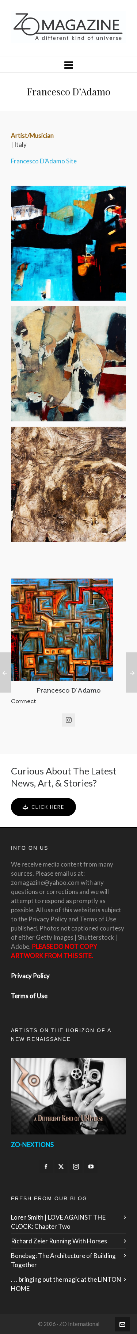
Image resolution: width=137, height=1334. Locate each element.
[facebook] (46, 1166)
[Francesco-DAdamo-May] (68, 243)
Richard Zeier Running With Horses (59, 1241)
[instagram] (76, 1166)
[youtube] (91, 1166)
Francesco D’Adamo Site (44, 161)
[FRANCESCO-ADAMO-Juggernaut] (68, 363)
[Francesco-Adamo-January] (68, 484)
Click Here (47, 807)
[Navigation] (68, 64)
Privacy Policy (30, 975)
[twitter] (61, 1166)
